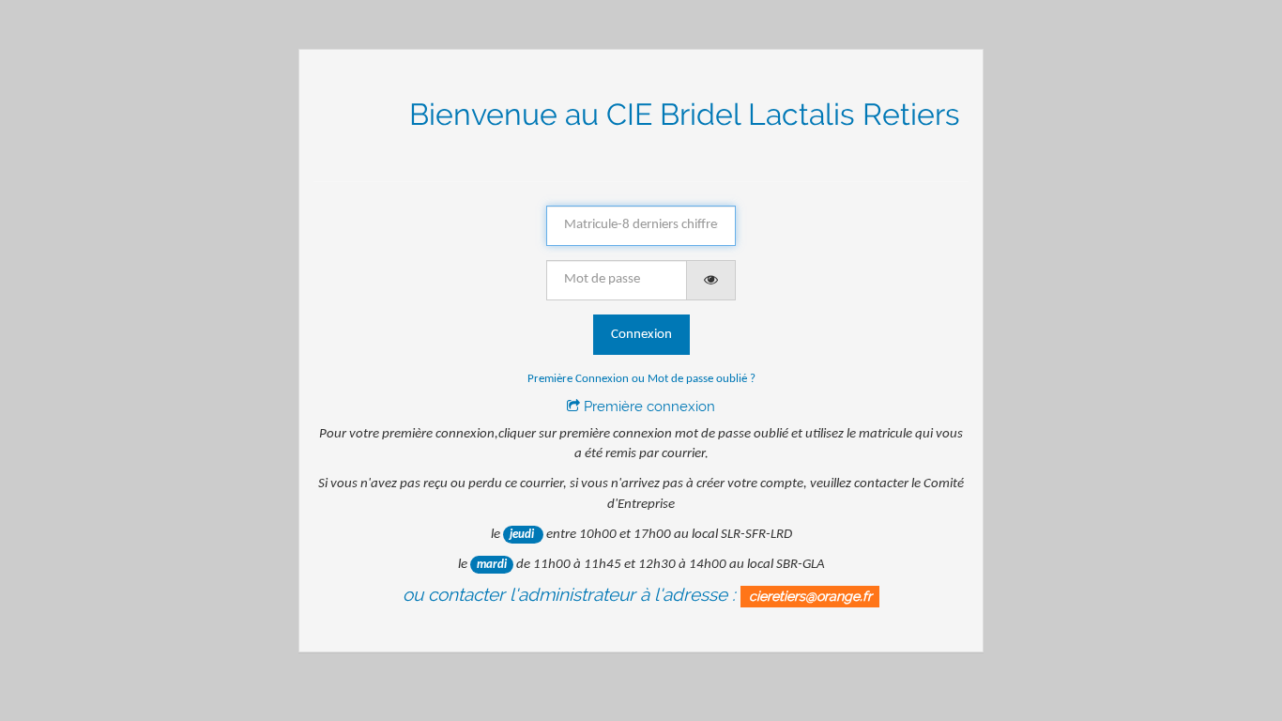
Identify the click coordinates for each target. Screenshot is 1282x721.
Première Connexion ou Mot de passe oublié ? (641, 379)
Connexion (641, 335)
